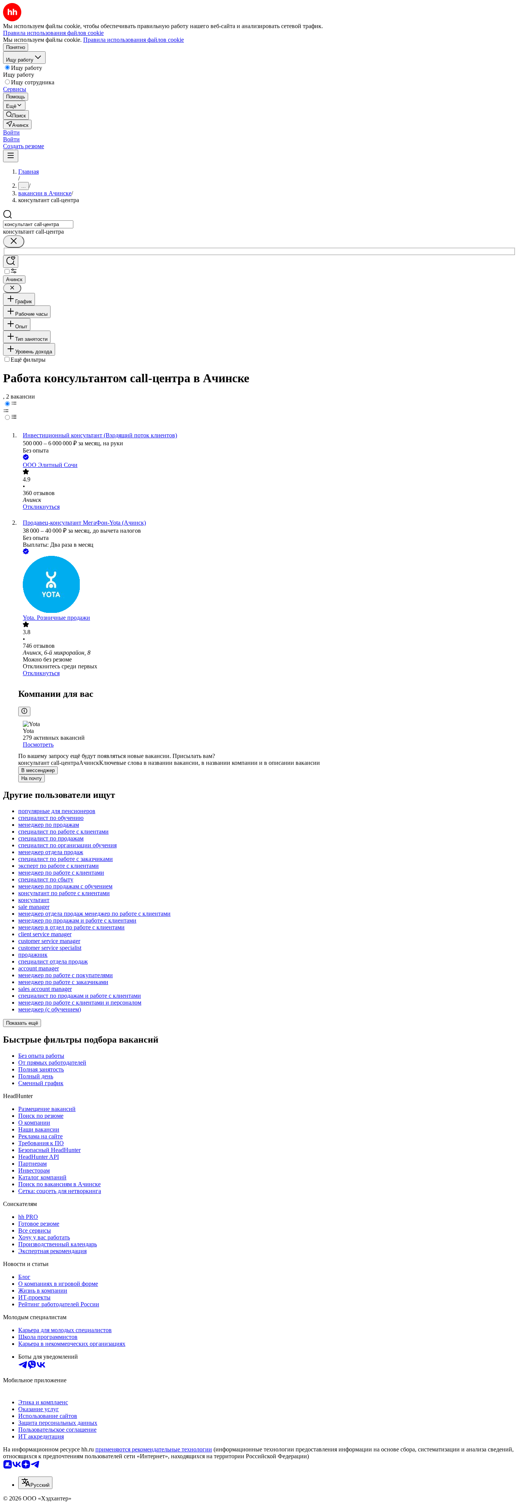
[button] (11, 132)
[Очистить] (13, 241)
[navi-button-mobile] (10, 156)
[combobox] (38, 224)
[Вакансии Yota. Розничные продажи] (267, 585)
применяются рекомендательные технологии (153, 1449)
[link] (16, 115)
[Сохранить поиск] (10, 261)
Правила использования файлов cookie (133, 39)
